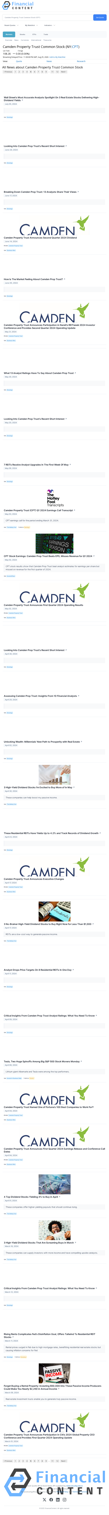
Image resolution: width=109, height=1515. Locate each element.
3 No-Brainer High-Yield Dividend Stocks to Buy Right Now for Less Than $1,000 (49, 924)
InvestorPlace (11, 576)
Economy (23, 1357)
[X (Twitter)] (44, 1500)
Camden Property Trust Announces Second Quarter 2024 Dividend (40, 237)
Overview (8, 40)
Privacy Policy (62, 1491)
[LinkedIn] (58, 1500)
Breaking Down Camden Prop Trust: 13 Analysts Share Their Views (41, 191)
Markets (9, 34)
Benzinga (9, 117)
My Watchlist (30, 25)
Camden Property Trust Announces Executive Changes (34, 879)
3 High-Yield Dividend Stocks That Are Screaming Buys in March (40, 1242)
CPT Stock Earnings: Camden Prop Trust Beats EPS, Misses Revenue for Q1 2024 (49, 556)
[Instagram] (64, 1500)
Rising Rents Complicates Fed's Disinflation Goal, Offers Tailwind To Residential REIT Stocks (49, 1335)
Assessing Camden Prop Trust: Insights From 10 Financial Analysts (41, 695)
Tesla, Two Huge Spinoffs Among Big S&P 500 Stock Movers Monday (43, 1061)
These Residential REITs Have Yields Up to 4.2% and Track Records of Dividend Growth (52, 833)
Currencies (25, 40)
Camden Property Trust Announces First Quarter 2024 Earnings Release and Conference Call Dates (54, 1150)
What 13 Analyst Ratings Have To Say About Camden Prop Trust (40, 373)
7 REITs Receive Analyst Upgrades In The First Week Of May (37, 464)
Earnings (27, 527)
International (36, 40)
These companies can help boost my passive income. (32, 797)
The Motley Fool (11, 527)
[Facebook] (51, 1500)
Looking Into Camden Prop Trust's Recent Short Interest (35, 146)
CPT (75, 46)
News (16, 40)
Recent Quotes (10, 25)
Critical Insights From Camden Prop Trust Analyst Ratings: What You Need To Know (50, 1015)
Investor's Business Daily (14, 1078)
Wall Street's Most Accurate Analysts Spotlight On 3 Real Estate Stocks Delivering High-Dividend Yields (51, 99)
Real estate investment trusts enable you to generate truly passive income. (41, 1399)
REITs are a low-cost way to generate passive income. (32, 934)
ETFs (34, 34)
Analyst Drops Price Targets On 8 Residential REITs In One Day (39, 969)
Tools (46, 34)
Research (81, 61)
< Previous (8, 72)
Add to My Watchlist (57, 57)
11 (53, 72)
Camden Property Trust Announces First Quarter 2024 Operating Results (43, 605)
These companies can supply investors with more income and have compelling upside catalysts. (52, 1253)
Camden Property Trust (15, 245)
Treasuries (47, 40)
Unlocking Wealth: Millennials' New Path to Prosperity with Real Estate (43, 741)
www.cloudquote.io (74, 1485)
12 (57, 72)
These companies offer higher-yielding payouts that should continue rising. (42, 1207)
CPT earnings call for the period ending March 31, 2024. (32, 520)
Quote (19, 61)
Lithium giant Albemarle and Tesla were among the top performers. (38, 1071)
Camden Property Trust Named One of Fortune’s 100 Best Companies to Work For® (49, 1107)
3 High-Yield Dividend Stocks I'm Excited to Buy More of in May (39, 787)
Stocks (22, 34)
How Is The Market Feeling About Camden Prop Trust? (34, 279)
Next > (63, 72)
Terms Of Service (80, 1491)
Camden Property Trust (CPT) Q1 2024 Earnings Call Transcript (39, 510)
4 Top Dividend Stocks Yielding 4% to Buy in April (32, 1196)
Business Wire (11, 250)
